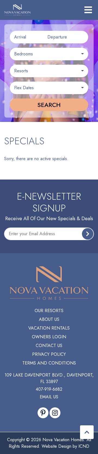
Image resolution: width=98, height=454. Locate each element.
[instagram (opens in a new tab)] (55, 412)
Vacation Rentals (49, 328)
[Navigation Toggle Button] (88, 9)
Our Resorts (49, 310)
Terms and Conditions (49, 363)
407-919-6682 (49, 389)
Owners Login (49, 337)
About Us (49, 319)
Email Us (49, 397)
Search (49, 104)
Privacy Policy (49, 354)
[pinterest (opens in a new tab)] (43, 412)
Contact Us (49, 345)
